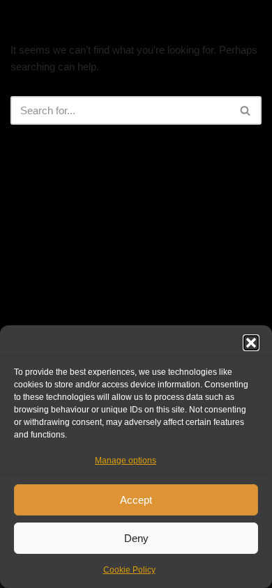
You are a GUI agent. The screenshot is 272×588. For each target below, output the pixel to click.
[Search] (246, 110)
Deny (136, 538)
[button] (251, 343)
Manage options (125, 460)
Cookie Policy (129, 570)
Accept (136, 500)
